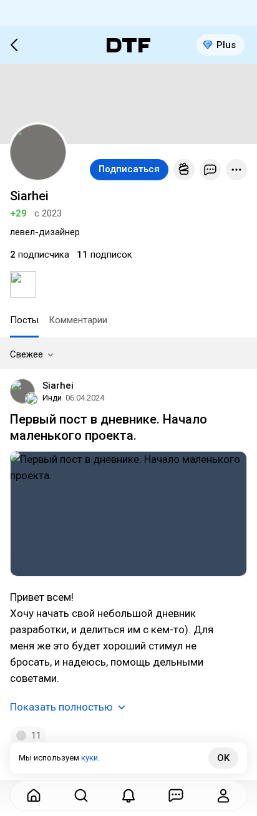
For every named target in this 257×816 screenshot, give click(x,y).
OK (223, 758)
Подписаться (129, 169)
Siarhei (58, 385)
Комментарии (78, 320)
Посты (24, 320)
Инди (52, 397)
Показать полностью (61, 707)
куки (89, 757)
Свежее (26, 354)
